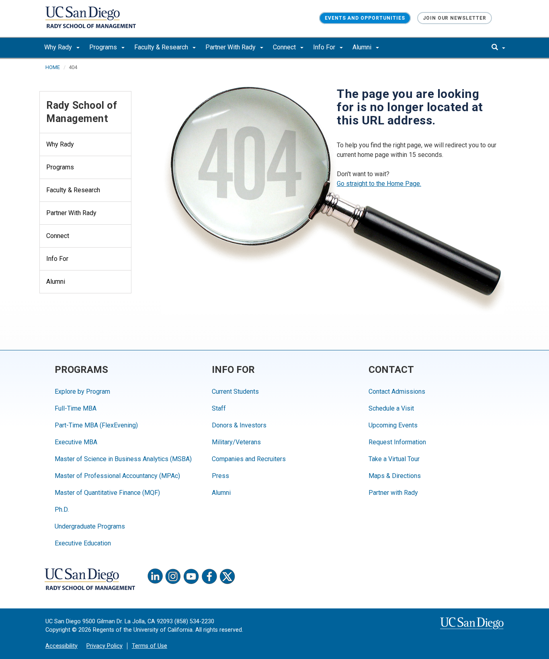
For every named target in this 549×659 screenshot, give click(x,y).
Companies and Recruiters (249, 459)
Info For (325, 47)
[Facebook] (209, 576)
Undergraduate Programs (90, 526)
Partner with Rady (393, 492)
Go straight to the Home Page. (379, 183)
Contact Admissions (397, 391)
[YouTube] (191, 576)
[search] (498, 48)
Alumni (362, 47)
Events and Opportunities (365, 18)
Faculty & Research (162, 47)
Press (220, 476)
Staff (219, 408)
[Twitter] (227, 576)
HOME (52, 67)
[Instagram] (173, 576)
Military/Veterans (236, 442)
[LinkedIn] (155, 576)
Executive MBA (76, 442)
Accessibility (61, 646)
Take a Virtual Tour (394, 459)
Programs (104, 47)
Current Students (235, 391)
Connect (285, 47)
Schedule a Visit (391, 408)
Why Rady (59, 47)
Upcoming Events (393, 425)
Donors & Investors (239, 425)
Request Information (397, 442)
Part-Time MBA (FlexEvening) (96, 425)
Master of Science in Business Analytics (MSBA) (123, 459)
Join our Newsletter (454, 18)
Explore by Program (82, 391)
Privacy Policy (104, 646)
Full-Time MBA (75, 408)
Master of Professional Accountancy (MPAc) (117, 476)
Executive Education (83, 543)
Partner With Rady (231, 47)
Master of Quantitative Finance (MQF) (107, 492)
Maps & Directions (395, 476)
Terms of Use (149, 646)
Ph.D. (62, 509)
